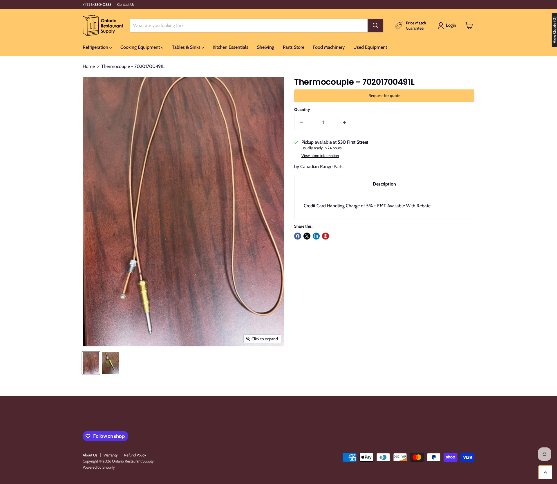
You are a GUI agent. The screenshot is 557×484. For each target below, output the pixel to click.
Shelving (265, 47)
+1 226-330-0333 (97, 4)
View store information (320, 156)
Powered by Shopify (99, 467)
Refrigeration (96, 47)
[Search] (375, 25)
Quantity (302, 109)
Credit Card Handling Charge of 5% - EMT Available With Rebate (367, 205)
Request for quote (384, 95)
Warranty (111, 455)
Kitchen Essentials (230, 47)
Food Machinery (329, 47)
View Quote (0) (554, 30)
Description (384, 184)
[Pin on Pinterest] (325, 236)
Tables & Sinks (187, 47)
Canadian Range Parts (321, 166)
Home (89, 66)
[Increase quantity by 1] (344, 123)
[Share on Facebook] (297, 236)
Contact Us (125, 4)
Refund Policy (135, 455)
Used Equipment (370, 47)
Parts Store (293, 47)
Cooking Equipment (140, 47)
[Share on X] (306, 236)
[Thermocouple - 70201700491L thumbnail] (91, 363)
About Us (90, 455)
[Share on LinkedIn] (316, 236)
